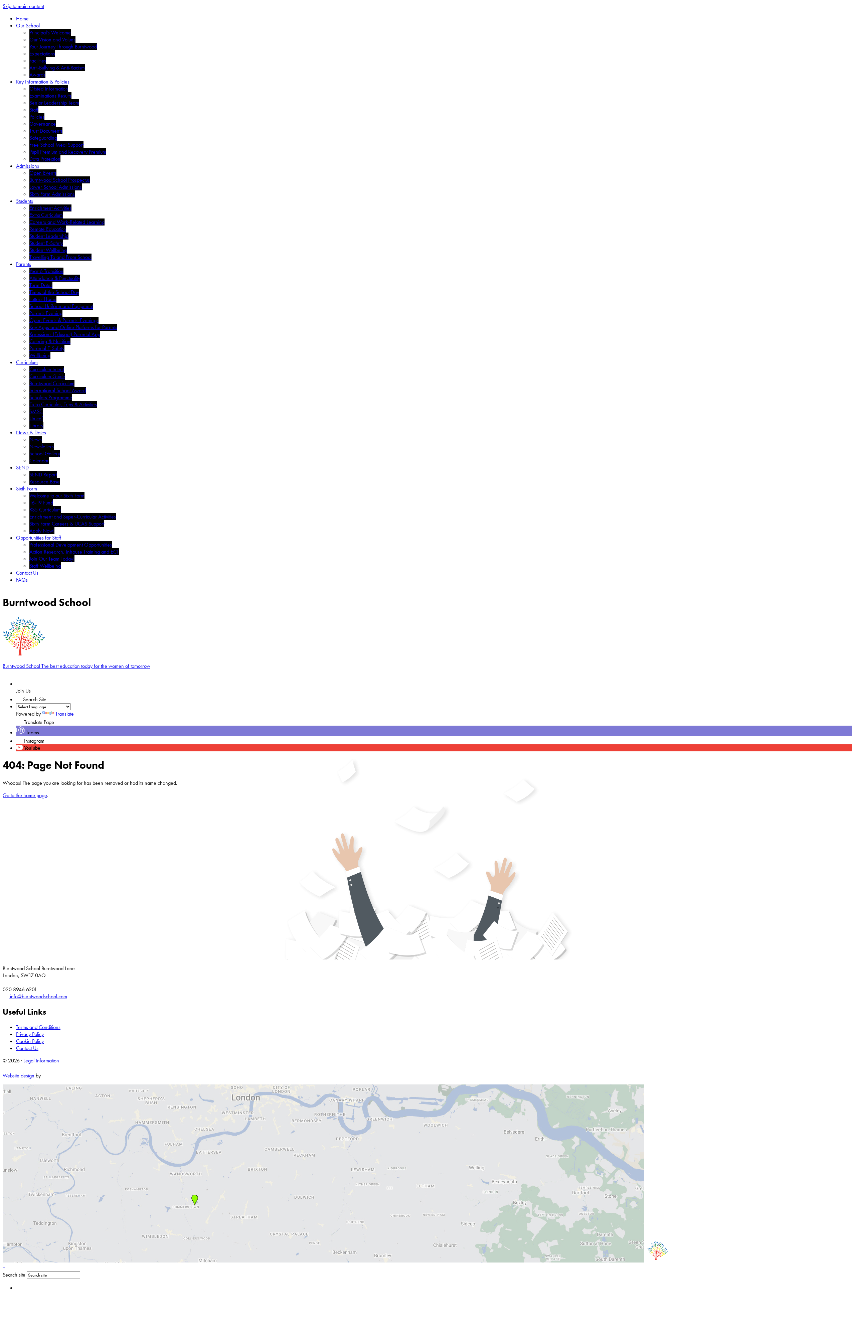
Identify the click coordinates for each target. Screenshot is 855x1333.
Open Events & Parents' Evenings (64, 320)
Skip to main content (23, 6)
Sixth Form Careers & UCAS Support (66, 523)
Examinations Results (50, 95)
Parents (23, 264)
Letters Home (42, 299)
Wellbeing (39, 355)
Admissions (27, 165)
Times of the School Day (54, 292)
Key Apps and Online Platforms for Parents (73, 327)
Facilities (37, 60)
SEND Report (43, 474)
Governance (42, 123)
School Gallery (44, 453)
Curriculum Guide (47, 376)
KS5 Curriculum (45, 509)
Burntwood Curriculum (51, 383)
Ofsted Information (48, 88)
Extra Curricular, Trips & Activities (63, 404)
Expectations (42, 53)
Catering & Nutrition (49, 341)
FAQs (22, 579)
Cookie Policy (30, 1041)
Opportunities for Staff (38, 537)
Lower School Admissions (55, 186)
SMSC (36, 411)
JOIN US (33, 683)
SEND (22, 467)
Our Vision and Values (52, 39)
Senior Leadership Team (54, 102)
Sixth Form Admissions (52, 193)
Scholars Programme (50, 397)
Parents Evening (45, 313)
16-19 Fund (41, 502)
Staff (33, 109)
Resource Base (44, 481)
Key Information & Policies (42, 81)
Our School (28, 25)
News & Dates (31, 432)
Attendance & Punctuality (54, 278)
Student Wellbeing (48, 250)
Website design (18, 1075)
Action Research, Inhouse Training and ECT (74, 551)
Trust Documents (45, 130)
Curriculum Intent (46, 369)
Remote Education (47, 229)
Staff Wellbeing (45, 565)
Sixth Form (26, 488)
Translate (64, 713)
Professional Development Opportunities (70, 544)
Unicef (36, 418)
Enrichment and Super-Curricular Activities (72, 516)
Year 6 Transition (46, 271)
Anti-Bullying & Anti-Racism (57, 67)
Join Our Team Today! (51, 558)
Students (24, 200)
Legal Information (41, 1060)
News (35, 439)
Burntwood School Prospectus (59, 179)
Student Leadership (48, 236)
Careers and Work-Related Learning (67, 222)
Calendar (39, 460)
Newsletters (41, 446)
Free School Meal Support (56, 144)
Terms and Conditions (38, 1027)
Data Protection (44, 158)
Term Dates (40, 285)
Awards (37, 74)
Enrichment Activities (50, 207)
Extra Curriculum (46, 214)
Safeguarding (43, 137)
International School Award (57, 390)
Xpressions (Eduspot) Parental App (64, 334)
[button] (19, 697)
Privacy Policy (30, 1034)
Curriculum (27, 362)
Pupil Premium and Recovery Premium (67, 151)
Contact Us (27, 572)
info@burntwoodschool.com (38, 996)
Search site (14, 1274)
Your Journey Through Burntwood (63, 46)
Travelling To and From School (60, 257)
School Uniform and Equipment (61, 306)
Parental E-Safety (46, 348)
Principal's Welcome (50, 32)
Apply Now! (41, 530)
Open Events (42, 172)
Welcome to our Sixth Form (56, 495)
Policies (36, 116)
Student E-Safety (46, 243)
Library (36, 425)
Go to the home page (25, 795)
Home (22, 18)
